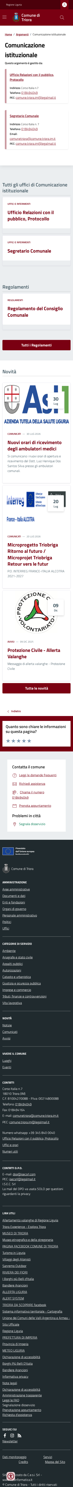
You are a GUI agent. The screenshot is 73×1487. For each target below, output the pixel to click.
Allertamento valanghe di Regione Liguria (30, 1220)
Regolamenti (15, 300)
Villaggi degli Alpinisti (16, 1259)
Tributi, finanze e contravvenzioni (24, 996)
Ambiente (9, 950)
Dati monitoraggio (14, 1456)
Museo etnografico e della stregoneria (27, 1239)
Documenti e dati (13, 895)
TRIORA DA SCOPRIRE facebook (24, 1304)
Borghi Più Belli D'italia (17, 1363)
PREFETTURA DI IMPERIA (19, 1337)
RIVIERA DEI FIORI (15, 1272)
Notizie (7, 1025)
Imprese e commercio (16, 989)
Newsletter (10, 1441)
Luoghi (6, 1060)
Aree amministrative (16, 889)
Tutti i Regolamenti (36, 345)
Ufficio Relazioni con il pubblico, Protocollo (32, 77)
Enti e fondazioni (13, 902)
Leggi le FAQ (10, 1400)
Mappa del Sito (55, 1461)
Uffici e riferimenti (19, 204)
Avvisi (11, 642)
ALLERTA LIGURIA (14, 1291)
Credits (23, 1461)
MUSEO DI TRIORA (15, 1233)
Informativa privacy (15, 1376)
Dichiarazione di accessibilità (21, 1357)
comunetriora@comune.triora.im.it (33, 138)
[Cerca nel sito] (60, 17)
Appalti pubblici (12, 963)
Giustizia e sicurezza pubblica (21, 983)
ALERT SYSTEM (13, 1298)
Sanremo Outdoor (14, 1265)
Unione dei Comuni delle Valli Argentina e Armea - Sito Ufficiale (36, 1321)
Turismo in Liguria (13, 1252)
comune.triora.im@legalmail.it (36, 97)
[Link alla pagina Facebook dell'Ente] (4, 1435)
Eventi (6, 1067)
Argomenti (22, 34)
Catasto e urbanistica (16, 976)
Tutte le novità (36, 688)
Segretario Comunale (24, 115)
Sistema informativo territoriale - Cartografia (32, 1311)
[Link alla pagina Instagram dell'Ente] (12, 1435)
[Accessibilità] (11, 1476)
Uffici (5, 928)
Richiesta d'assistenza (17, 1414)
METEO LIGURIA (13, 1350)
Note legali (9, 1383)
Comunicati (14, 434)
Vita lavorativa (12, 1002)
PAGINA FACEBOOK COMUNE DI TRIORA (30, 1246)
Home (8, 34)
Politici (6, 921)
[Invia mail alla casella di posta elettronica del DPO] (24, 1174)
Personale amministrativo (19, 915)
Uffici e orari (10, 1144)
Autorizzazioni (11, 970)
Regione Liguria (14, 5)
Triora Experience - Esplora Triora (24, 1226)
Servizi (47, 1456)
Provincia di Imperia (15, 1343)
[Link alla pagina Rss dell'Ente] (19, 1435)
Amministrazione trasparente (22, 1395)
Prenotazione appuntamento (21, 1409)
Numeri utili (10, 1151)
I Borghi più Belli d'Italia (18, 1278)
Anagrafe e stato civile (17, 957)
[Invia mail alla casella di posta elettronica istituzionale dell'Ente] (36, 1115)
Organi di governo (14, 908)
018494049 (29, 92)
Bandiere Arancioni (15, 1285)
